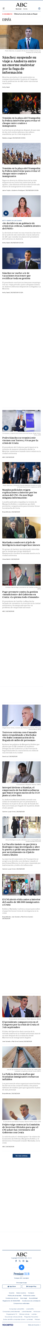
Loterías (34, 1314)
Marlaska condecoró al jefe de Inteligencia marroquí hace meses (21, 544)
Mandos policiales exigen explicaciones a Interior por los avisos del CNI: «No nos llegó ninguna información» (19, 493)
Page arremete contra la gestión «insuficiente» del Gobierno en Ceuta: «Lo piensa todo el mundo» (20, 594)
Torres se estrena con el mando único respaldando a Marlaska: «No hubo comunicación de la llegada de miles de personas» (19, 736)
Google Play (32, 1286)
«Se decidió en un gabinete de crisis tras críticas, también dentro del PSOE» (21, 226)
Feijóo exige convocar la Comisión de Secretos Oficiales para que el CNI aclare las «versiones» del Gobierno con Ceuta (21, 1128)
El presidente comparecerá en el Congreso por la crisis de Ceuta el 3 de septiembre (20, 1025)
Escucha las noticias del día (13, 1317)
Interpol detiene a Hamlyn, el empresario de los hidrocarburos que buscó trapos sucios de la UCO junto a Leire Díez (21, 791)
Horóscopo (36, 1311)
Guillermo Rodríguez (18, 190)
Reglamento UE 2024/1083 (11, 1301)
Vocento (11, 1293)
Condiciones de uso (12, 1298)
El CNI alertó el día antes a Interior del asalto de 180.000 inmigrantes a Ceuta (21, 902)
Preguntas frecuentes (31, 1317)
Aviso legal (23, 1298)
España (6, 19)
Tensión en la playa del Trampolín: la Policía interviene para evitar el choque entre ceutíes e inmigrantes (21, 122)
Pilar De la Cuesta (27, 917)
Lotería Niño (30, 1309)
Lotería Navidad (26, 1311)
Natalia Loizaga (7, 138)
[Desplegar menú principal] (3, 8)
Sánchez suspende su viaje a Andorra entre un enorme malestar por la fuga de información (19, 65)
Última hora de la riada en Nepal (25, 14)
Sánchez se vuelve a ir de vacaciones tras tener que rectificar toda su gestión (16, 276)
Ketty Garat (6, 87)
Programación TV (11, 1314)
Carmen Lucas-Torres (9, 811)
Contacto (31, 1293)
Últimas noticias (24, 1314)
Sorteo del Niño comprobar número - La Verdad (18, 1319)
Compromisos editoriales (21, 1303)
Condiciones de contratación (31, 1301)
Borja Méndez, (7, 917)
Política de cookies (29, 1295)
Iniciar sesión (39, 8)
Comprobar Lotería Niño (16, 1309)
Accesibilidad (33, 1298)
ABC (4, 457)
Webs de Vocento (33, 1325)
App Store (12, 1286)
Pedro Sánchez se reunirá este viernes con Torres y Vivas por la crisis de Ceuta (20, 440)
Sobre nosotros (21, 1293)
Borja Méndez (6, 512)
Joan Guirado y (16, 917)
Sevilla (25, 9)
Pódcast (37, 1319)
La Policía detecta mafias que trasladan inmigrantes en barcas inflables (20, 1077)
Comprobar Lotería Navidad (11, 1311)
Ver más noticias (21, 1156)
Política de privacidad (14, 1295)
